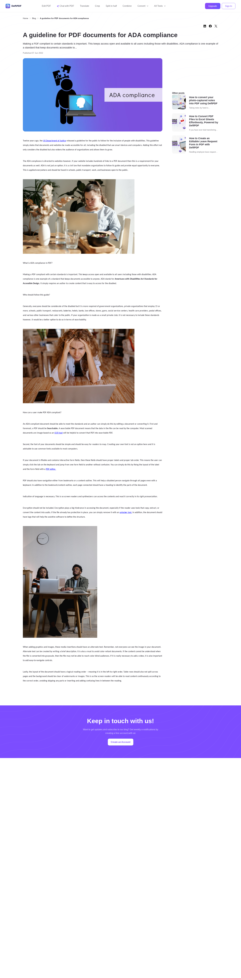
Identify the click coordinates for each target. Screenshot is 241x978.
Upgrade (212, 6)
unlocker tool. (126, 512)
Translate (84, 6)
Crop (97, 6)
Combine (127, 6)
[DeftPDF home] (13, 6)
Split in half (111, 6)
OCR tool (59, 433)
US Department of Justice (54, 141)
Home (25, 18)
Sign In (228, 6)
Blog (34, 18)
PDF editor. (51, 469)
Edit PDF (46, 6)
